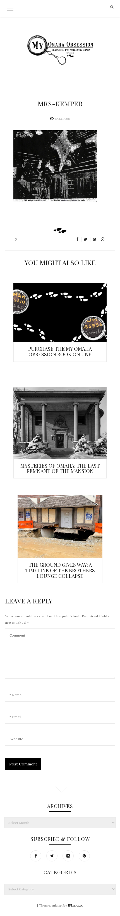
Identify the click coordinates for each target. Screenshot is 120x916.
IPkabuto (75, 905)
